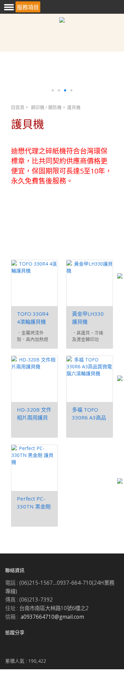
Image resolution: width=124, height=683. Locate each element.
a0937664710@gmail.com (52, 616)
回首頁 (17, 107)
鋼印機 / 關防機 (46, 107)
